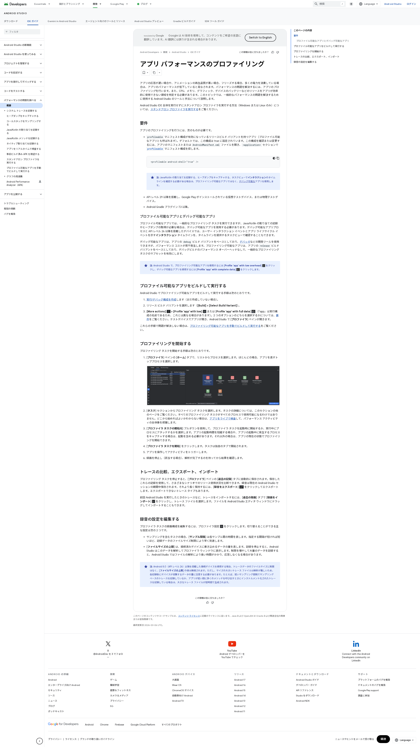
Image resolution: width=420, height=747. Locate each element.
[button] (19, 45)
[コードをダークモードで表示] (274, 158)
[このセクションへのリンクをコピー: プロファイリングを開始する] (194, 344)
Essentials (40, 3)
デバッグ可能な (247, 181)
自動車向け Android (182, 695)
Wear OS (176, 685)
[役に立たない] (277, 52)
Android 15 (239, 690)
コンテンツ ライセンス (189, 616)
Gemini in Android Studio (62, 21)
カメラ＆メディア (119, 695)
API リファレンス (305, 690)
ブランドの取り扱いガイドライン (97, 739)
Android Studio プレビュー (149, 21)
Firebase (119, 724)
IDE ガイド (33, 21)
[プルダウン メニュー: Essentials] (50, 4)
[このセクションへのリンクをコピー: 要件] (151, 124)
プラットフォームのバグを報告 (374, 679)
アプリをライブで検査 (223, 418)
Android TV (178, 700)
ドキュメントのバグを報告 (372, 685)
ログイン (411, 3)
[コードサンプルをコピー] (278, 158)
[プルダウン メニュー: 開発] (101, 4)
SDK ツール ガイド (214, 21)
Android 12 (239, 706)
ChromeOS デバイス (183, 690)
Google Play (117, 3)
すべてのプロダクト (172, 724)
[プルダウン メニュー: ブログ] (152, 4)
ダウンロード (11, 21)
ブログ (144, 3)
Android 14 (240, 695)
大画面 (175, 679)
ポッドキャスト (56, 711)
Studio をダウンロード (307, 695)
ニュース (52, 700)
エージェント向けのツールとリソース (105, 21)
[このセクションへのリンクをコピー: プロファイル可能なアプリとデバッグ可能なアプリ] (218, 217)
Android (52, 679)
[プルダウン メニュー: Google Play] (128, 4)
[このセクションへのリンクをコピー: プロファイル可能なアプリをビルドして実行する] (229, 286)
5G (111, 706)
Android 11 (239, 711)
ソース (51, 695)
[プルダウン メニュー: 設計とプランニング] (84, 4)
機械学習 (114, 685)
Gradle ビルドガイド (184, 21)
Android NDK (303, 700)
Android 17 (239, 679)
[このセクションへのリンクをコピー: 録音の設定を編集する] (182, 520)
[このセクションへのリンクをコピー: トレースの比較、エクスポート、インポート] (221, 472)
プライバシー (117, 700)
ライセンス (71, 739)
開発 (95, 3)
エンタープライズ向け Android (64, 685)
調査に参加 (363, 695)
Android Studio (393, 3)
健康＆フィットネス (120, 690)
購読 (383, 739)
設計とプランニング (69, 3)
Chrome (104, 724)
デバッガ (245, 242)
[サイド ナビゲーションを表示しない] (39, 741)
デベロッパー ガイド (306, 685)
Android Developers (149, 52)
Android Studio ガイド (307, 679)
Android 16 (240, 685)
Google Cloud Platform (143, 724)
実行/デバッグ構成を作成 (161, 299)
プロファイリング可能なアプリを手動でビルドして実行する (225, 326)
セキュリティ (55, 690)
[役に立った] (272, 52)
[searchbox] (22, 31)
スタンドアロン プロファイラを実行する (174, 109)
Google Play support (368, 690)
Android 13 (239, 700)
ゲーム (113, 679)
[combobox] (329, 4)
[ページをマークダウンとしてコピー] (154, 72)
